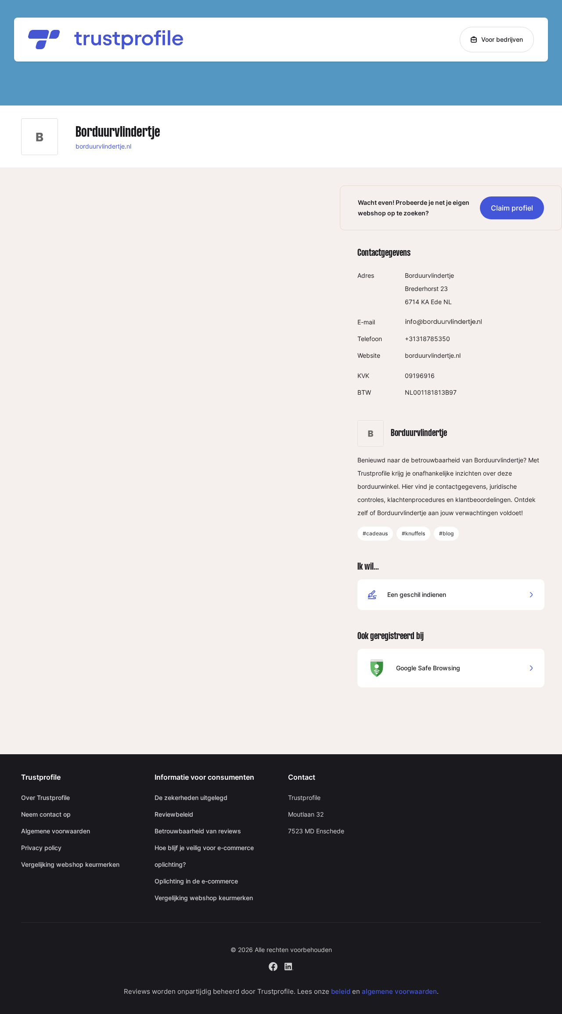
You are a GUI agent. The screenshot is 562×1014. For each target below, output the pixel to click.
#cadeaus (375, 533)
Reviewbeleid (174, 814)
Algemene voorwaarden (55, 831)
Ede (436, 301)
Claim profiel (512, 208)
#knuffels (413, 533)
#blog (446, 533)
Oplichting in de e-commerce (196, 881)
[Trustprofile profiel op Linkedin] (289, 965)
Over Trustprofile (45, 797)
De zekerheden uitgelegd (191, 797)
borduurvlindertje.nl (103, 146)
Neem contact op (46, 814)
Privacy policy (41, 847)
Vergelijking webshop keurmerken (70, 864)
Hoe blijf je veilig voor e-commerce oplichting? (204, 856)
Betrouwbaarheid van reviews (198, 831)
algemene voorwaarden (399, 991)
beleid (340, 991)
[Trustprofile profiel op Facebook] (273, 965)
